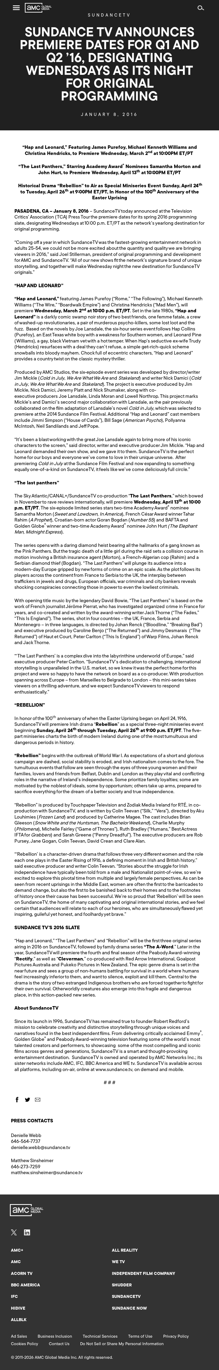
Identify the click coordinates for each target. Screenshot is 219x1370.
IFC (14, 1297)
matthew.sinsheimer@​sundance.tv (47, 1173)
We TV (118, 1262)
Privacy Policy (176, 1336)
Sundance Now (129, 1308)
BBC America (25, 1285)
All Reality (125, 1250)
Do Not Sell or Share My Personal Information (122, 1344)
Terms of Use (140, 1336)
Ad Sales (19, 1336)
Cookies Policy (24, 1344)
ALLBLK (18, 1320)
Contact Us (59, 1344)
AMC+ (17, 1250)
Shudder (122, 1285)
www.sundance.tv (114, 1070)
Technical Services (100, 1336)
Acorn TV (22, 1274)
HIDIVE (18, 1308)
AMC (16, 1262)
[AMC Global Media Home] (38, 8)
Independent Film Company (143, 1274)
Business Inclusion (55, 1336)
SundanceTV (126, 1297)
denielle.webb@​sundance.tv (40, 1148)
